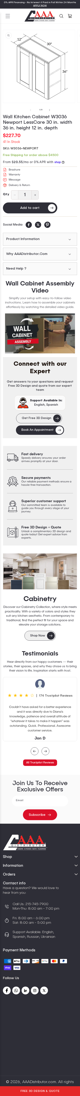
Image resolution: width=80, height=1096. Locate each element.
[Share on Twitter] (38, 225)
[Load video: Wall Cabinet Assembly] (40, 333)
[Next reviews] (45, 751)
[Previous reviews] (35, 751)
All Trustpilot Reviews (40, 762)
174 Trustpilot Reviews (56, 695)
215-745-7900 (36, 904)
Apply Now (40, 6)
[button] (7, 16)
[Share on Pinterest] (47, 225)
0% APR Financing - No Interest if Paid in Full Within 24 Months (40, 2)
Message (14, 179)
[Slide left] (30, 110)
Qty (6, 194)
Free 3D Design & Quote (40, 1091)
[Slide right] (49, 110)
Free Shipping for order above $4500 (30, 155)
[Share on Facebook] (29, 225)
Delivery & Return (19, 185)
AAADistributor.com (39, 1082)
